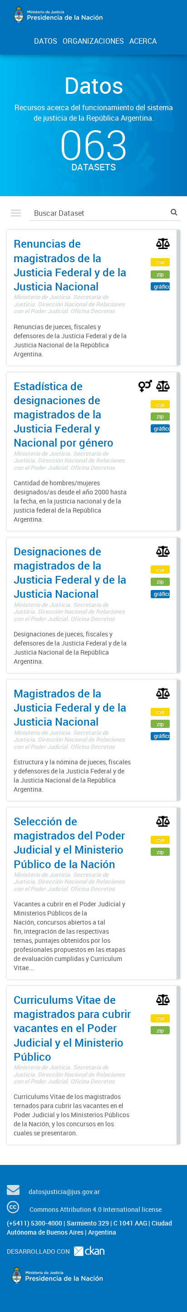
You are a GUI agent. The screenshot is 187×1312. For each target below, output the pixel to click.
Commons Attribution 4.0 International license (96, 1209)
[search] (174, 212)
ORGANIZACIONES (93, 41)
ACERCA (143, 41)
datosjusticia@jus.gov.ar (64, 1191)
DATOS (45, 41)
